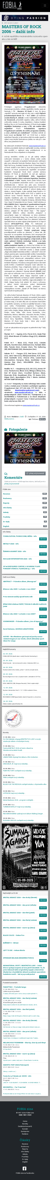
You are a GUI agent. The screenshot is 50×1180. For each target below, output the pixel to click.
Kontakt (25, 1129)
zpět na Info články (11, 23)
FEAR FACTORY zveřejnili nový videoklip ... (18, 770)
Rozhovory (25, 1146)
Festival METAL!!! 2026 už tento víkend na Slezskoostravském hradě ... (18, 748)
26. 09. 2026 (7, 701)
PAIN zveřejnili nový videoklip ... (14, 776)
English (25, 1162)
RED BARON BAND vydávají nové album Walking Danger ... (23, 813)
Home (25, 1121)
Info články (25, 1151)
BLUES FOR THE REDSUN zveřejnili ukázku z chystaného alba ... (24, 784)
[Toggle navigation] (45, 5)
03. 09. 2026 (7, 660)
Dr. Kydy (25, 1159)
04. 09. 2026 (7, 667)
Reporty (25, 1149)
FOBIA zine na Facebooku (25, 1173)
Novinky (25, 1124)
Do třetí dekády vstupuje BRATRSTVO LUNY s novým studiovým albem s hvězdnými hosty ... (22, 739)
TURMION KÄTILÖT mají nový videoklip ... (17, 806)
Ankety (25, 1154)
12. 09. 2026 (7, 688)
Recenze (25, 1144)
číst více (43, 539)
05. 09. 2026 (7, 674)
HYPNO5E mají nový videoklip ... (14, 792)
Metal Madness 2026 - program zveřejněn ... (19, 799)
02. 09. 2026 (7, 654)
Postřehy (25, 1157)
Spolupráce (25, 1131)
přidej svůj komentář (36, 473)
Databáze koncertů (25, 1126)
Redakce (25, 1134)
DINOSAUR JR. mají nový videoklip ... (16, 763)
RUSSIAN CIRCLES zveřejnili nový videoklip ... (19, 819)
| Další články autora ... (14, 418)
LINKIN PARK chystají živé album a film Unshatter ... (21, 756)
